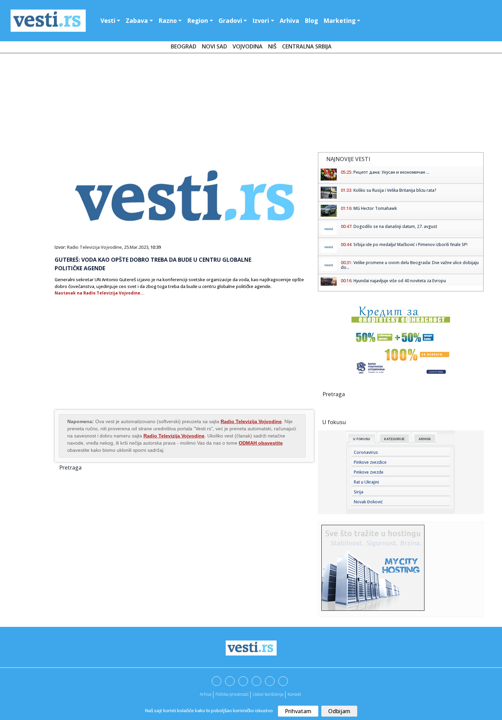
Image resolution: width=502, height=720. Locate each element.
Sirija (358, 492)
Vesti (107, 20)
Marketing (339, 20)
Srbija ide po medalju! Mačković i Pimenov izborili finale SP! (410, 244)
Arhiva (289, 20)
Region (197, 20)
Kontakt (294, 694)
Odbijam (339, 711)
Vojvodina (248, 46)
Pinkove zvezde (369, 472)
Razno (167, 20)
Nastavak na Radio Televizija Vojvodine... (99, 293)
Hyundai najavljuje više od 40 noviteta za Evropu (399, 281)
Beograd (183, 46)
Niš (272, 46)
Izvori (260, 20)
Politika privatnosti (232, 694)
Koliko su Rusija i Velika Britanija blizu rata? (394, 190)
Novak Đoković (368, 502)
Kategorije (394, 439)
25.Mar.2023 (136, 247)
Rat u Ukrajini (366, 482)
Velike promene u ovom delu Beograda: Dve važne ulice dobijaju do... (410, 265)
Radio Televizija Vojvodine (94, 247)
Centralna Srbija (307, 46)
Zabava (137, 20)
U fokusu (361, 439)
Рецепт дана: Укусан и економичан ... (391, 172)
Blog (311, 20)
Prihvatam (298, 711)
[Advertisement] (251, 104)
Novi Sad (214, 46)
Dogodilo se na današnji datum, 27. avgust (395, 226)
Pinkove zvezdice (370, 462)
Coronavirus (366, 452)
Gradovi (230, 20)
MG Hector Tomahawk (375, 208)
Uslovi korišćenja (268, 694)
